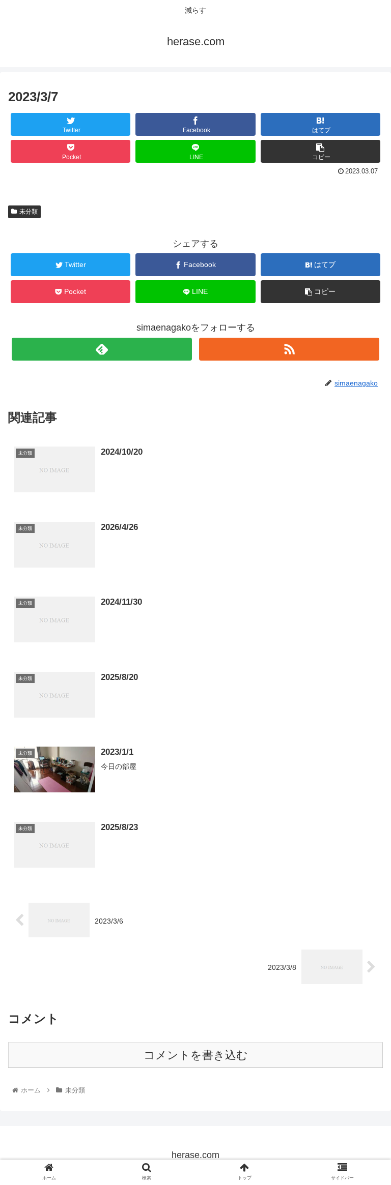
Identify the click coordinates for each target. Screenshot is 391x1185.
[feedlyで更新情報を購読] (101, 349)
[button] (361, 947)
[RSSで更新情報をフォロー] (289, 349)
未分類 (28, 211)
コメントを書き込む (196, 1055)
